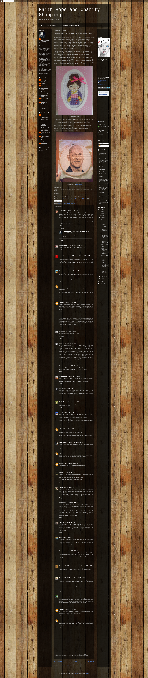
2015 (101, 213)
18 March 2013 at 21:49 (74, 620)
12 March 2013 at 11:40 (70, 302)
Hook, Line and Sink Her (65, 442)
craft (59, 203)
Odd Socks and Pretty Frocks (45, 140)
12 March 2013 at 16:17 (70, 412)
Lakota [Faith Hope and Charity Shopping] (74, 231)
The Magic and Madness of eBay (69, 25)
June (102, 222)
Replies (62, 228)
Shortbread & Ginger (44, 99)
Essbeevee (44, 106)
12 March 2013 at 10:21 (72, 210)
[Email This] (55, 201)
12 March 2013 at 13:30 (72, 365)
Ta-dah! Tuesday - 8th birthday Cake (105, 241)
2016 (101, 211)
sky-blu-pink (62, 453)
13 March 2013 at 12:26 (86, 565)
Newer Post (58, 662)
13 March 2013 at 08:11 (67, 537)
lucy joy (61, 412)
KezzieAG (43, 83)
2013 (101, 215)
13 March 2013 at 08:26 (72, 550)
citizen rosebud (63, 376)
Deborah (61, 331)
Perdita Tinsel (62, 401)
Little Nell (61, 343)
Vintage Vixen (44, 115)
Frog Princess (102, 166)
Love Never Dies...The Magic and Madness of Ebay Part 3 (103, 187)
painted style (44, 85)
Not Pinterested (51, 25)
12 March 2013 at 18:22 (78, 442)
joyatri (61, 522)
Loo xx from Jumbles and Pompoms (68, 255)
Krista (60, 428)
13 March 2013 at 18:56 (79, 577)
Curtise (61, 487)
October (103, 217)
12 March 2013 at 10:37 (77, 245)
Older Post (90, 662)
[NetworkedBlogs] (103, 92)
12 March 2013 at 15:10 (67, 388)
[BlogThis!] (56, 201)
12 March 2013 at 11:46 (72, 316)
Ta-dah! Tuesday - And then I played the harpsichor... (104, 251)
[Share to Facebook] (59, 201)
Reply (60, 225)
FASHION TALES (63, 620)
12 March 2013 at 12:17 (70, 331)
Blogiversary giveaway (102, 170)
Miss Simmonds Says (64, 596)
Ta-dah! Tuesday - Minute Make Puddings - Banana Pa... (104, 265)
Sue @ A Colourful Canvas (66, 577)
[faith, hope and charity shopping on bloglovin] (104, 56)
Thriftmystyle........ (45, 117)
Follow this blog (103, 94)
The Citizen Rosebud (44, 125)
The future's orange (102, 193)
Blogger (87, 673)
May (102, 224)
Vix (60, 537)
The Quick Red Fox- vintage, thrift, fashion (45, 129)
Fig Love (43, 108)
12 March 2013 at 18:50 (72, 453)
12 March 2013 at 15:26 (73, 401)
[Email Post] (88, 198)
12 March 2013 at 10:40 (84, 255)
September (104, 219)
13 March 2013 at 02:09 (72, 502)
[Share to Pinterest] (61, 201)
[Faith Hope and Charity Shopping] (98, 83)
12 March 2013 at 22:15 (69, 472)
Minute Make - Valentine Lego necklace (103, 155)
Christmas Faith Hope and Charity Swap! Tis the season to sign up (103, 181)
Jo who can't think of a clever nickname (69, 565)
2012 (101, 281)
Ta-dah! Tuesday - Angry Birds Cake (104, 229)
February (103, 276)
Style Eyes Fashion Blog (44, 92)
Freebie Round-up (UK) (104, 245)
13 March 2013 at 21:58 (70, 609)
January (103, 278)
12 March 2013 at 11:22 (70, 286)
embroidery (63, 203)
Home (41, 25)
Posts (101, 143)
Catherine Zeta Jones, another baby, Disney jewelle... (104, 258)
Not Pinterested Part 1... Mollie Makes (103, 175)
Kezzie (61, 472)
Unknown (61, 286)
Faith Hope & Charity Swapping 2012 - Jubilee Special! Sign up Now (103, 161)
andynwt (77, 673)
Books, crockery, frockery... (103, 197)
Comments (102, 145)
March (102, 226)
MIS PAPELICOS (45, 122)
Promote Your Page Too (102, 84)
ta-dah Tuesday (71, 203)
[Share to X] (58, 201)
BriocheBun (79, 184)
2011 (101, 283)
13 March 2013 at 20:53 (77, 596)
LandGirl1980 (62, 210)
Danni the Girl (44, 143)
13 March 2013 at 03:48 (69, 522)
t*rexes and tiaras (45, 119)
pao (60, 388)
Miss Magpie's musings (44, 80)
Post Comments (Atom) (66, 665)
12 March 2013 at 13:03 (70, 343)
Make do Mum (63, 270)
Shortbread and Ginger (65, 245)
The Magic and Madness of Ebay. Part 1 (103, 202)
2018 (101, 209)
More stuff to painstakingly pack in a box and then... (104, 235)
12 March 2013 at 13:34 (74, 376)
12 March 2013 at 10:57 (73, 270)
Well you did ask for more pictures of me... (105, 271)
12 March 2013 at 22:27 (69, 487)
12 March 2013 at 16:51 (68, 428)
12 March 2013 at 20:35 (72, 463)
